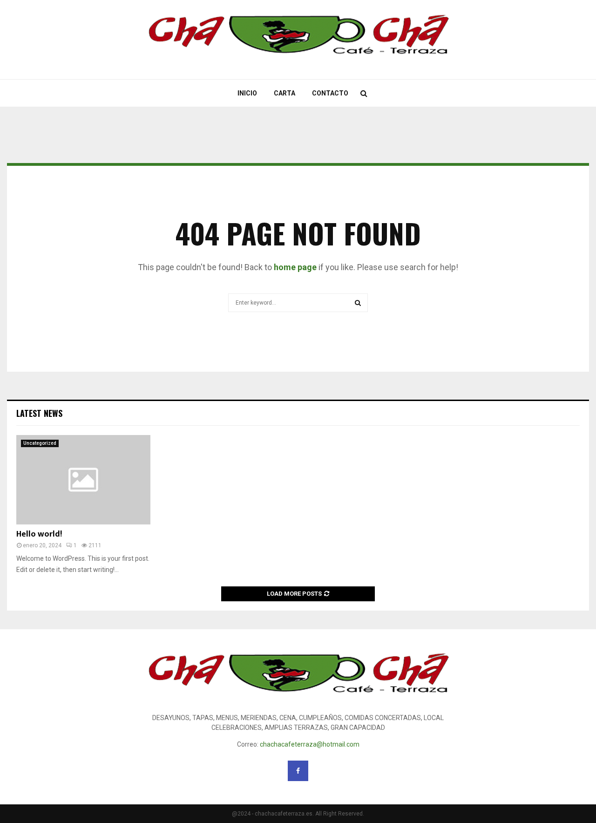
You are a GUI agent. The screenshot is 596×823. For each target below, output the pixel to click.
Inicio (247, 93)
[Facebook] (298, 771)
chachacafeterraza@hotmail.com (309, 744)
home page (295, 267)
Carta (284, 93)
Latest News (39, 413)
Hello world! (39, 534)
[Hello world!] (83, 479)
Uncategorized (39, 443)
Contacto (330, 93)
